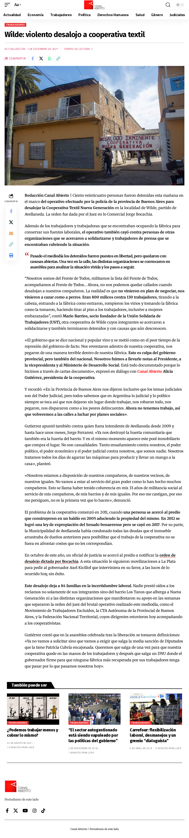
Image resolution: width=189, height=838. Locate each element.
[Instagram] (34, 811)
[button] (8, 5)
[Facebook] (7, 811)
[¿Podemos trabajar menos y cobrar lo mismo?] (33, 709)
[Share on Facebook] (32, 58)
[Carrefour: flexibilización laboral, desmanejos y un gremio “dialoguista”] (156, 709)
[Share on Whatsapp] (49, 58)
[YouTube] (25, 811)
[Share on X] (41, 58)
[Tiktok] (43, 811)
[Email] (11, 233)
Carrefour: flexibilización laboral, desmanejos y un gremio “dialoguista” (153, 735)
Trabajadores (15, 24)
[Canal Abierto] (94, 5)
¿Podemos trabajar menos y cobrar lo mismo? (32, 732)
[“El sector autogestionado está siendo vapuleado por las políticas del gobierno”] (94, 709)
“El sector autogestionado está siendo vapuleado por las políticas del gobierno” (93, 735)
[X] (15, 811)
